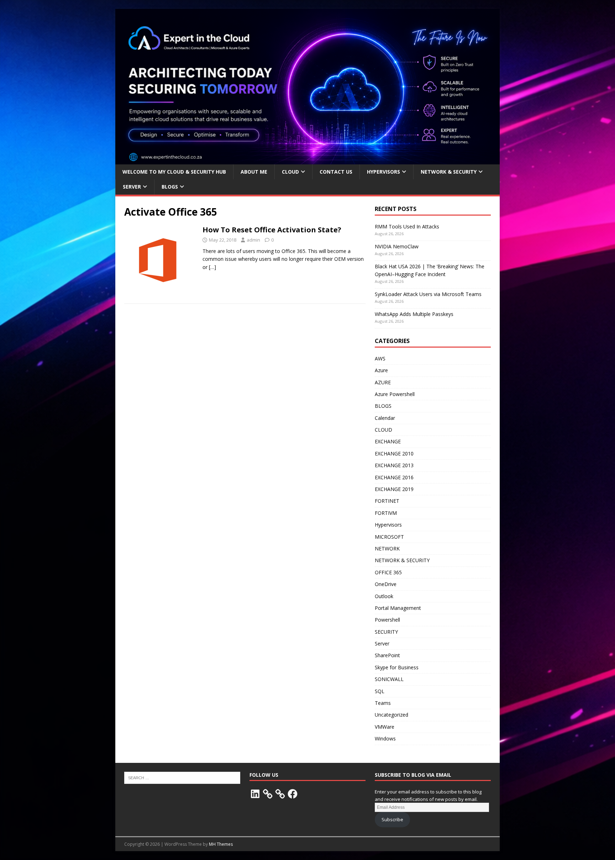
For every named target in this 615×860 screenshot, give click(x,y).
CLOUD (383, 429)
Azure (381, 370)
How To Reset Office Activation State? (272, 229)
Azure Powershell (395, 394)
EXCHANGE (388, 441)
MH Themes (221, 844)
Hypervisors (388, 524)
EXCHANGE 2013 (394, 465)
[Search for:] (182, 777)
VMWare (384, 726)
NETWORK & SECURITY (449, 171)
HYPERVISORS (383, 171)
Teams (383, 703)
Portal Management (398, 608)
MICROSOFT (389, 536)
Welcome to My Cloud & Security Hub (174, 171)
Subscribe (392, 819)
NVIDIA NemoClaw (397, 246)
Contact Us (336, 171)
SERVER (132, 186)
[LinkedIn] (255, 794)
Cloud (290, 171)
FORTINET (387, 500)
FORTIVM (386, 513)
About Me (254, 171)
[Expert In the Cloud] (307, 160)
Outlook (384, 596)
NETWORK (387, 548)
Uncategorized (391, 714)
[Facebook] (292, 794)
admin (253, 240)
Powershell (387, 619)
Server (382, 643)
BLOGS (170, 186)
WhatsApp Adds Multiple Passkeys (414, 314)
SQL (379, 691)
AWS (380, 358)
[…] (212, 267)
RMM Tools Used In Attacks (407, 226)
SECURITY (386, 631)
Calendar (385, 418)
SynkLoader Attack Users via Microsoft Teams (428, 294)
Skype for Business (397, 667)
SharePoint (387, 655)
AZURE (383, 382)
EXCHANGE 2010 (394, 453)
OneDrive (385, 584)
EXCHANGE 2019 (394, 489)
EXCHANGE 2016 (394, 477)
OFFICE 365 (388, 572)
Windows (385, 738)
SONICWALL (389, 679)
